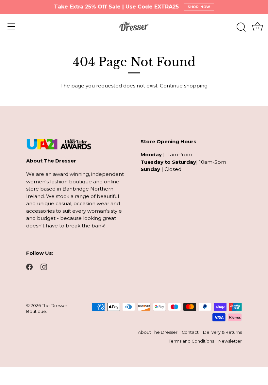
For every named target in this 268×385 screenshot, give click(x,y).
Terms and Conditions (191, 341)
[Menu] (11, 26)
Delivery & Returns (222, 332)
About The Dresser (157, 332)
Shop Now (199, 7)
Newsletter (230, 341)
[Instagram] (44, 266)
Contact (190, 332)
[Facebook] (29, 266)
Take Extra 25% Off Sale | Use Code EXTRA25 (116, 7)
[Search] (241, 27)
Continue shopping (184, 86)
